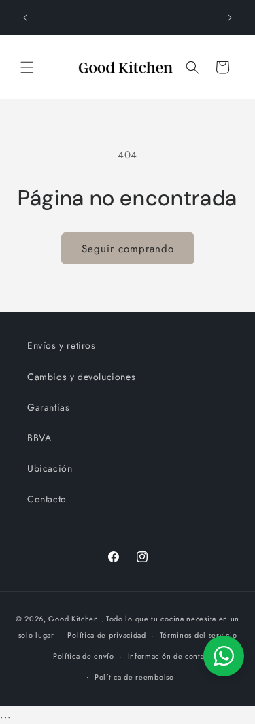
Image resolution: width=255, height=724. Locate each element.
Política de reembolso (134, 677)
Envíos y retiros (61, 345)
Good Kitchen (73, 618)
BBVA (39, 438)
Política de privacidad (106, 635)
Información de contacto (172, 656)
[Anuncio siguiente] (230, 18)
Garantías (48, 407)
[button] (27, 67)
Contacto (47, 499)
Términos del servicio (198, 635)
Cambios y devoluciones (81, 376)
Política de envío (83, 656)
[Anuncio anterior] (25, 18)
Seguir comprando (128, 248)
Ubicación (49, 468)
